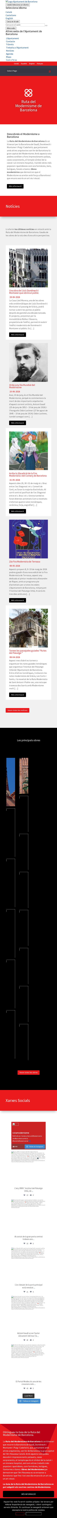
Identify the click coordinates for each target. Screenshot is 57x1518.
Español (24, 64)
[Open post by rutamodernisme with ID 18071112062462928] (28, 1216)
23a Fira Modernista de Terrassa (24, 561)
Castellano (11, 15)
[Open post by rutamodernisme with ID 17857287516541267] (28, 1313)
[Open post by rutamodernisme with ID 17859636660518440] (28, 1361)
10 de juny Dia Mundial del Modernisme (22, 386)
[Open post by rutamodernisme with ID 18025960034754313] (28, 1265)
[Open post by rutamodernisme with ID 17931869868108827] (28, 1168)
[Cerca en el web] (46, 25)
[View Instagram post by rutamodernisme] (42, 1182)
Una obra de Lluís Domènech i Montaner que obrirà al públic (24, 291)
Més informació (15, 186)
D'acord (20, 1514)
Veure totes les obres (29, 1072)
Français (40, 64)
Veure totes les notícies (17, 710)
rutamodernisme (28, 1154)
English (9, 18)
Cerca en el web (13, 24)
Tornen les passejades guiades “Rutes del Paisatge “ (27, 652)
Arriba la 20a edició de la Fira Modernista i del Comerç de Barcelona (28, 474)
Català (18, 5)
